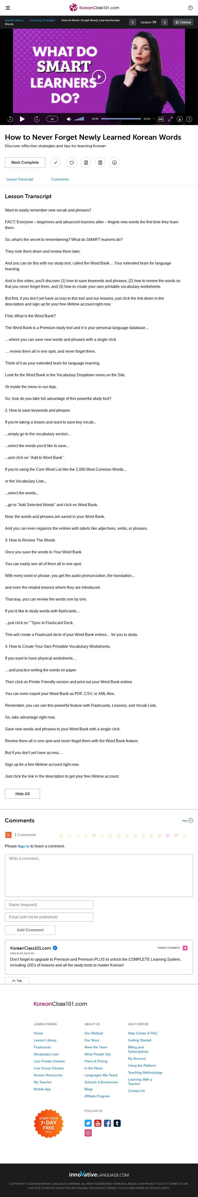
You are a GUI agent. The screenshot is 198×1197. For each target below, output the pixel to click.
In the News (94, 1068)
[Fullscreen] (170, 119)
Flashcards (42, 1047)
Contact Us (136, 1091)
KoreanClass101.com (128, 1183)
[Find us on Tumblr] (117, 1123)
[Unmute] (69, 119)
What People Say (98, 1054)
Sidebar (185, 22)
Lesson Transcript (20, 179)
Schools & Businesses (101, 1082)
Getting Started (139, 1040)
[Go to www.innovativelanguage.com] (99, 1173)
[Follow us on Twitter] (88, 1123)
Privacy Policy (155, 1183)
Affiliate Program (97, 1096)
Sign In (23, 846)
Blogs (89, 1089)
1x (52, 119)
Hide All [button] (22, 794)
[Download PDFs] (100, 162)
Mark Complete (25, 162)
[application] (99, 77)
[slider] (79, 119)
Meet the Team (96, 1047)
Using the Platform (142, 1065)
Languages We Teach (101, 1075)
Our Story (92, 1040)
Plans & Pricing (96, 1061)
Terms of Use (178, 1183)
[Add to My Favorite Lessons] (71, 162)
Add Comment (30, 930)
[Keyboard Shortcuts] (189, 119)
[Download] (180, 119)
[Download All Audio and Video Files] (114, 162)
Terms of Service (148, 1188)
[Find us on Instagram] (88, 1133)
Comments (60, 179)
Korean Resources (48, 1075)
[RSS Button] (8, 835)
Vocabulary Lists (46, 1054)
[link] (132, 22)
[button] (190, 7)
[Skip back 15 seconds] (10, 119)
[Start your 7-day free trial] (49, 1124)
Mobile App (42, 1089)
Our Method (94, 1033)
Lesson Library (14, 20)
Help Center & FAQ (142, 1033)
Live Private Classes (49, 1061)
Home (38, 1033)
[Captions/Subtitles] (161, 119)
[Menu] (7, 7)
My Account (137, 1058)
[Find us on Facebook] (107, 1123)
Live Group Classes (49, 1068)
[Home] (94, 11)
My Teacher (43, 1082)
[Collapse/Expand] (99, 820)
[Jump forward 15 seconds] (36, 119)
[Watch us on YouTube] (98, 1123)
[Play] (23, 119)
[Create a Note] (86, 162)
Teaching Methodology (145, 1072)
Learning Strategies (42, 20)
